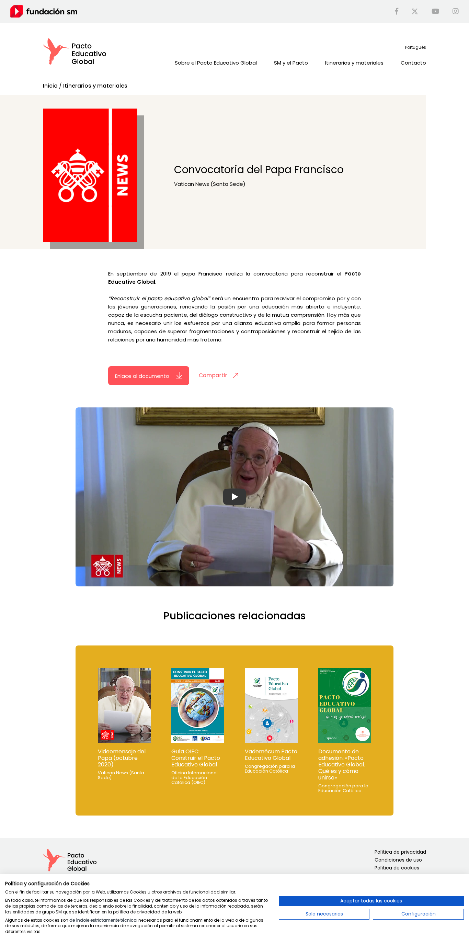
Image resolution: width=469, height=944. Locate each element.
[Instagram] (456, 11)
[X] (414, 11)
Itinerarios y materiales (95, 86)
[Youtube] (435, 11)
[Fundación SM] (43, 10)
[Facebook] (396, 11)
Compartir (213, 375)
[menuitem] (415, 47)
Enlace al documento (143, 375)
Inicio (50, 86)
